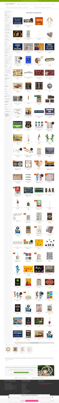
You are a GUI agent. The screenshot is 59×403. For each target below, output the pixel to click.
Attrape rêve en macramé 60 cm (28, 142)
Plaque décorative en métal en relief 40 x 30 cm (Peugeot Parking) (28, 65)
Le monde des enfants (25, 7)
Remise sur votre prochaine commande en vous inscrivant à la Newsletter (21, 367)
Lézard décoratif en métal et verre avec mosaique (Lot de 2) (39, 181)
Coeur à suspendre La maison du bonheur (49, 38)
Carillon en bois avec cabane (28, 102)
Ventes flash (24, 385)
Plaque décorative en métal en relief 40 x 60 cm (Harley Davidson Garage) (49, 221)
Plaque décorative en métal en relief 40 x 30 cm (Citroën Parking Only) (28, 326)
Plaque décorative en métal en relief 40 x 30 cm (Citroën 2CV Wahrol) (49, 300)
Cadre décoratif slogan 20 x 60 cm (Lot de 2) (17, 116)
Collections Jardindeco (25, 390)
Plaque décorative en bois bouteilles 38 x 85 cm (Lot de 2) (49, 129)
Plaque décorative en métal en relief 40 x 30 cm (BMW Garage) (28, 313)
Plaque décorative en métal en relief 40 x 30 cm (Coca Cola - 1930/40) (28, 287)
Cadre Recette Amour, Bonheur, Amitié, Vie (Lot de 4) (17, 247)
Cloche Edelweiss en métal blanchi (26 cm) (18, 260)
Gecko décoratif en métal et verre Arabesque (18, 273)
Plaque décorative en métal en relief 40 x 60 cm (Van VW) (17, 142)
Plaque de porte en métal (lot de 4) (49, 260)
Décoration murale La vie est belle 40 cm (28, 90)
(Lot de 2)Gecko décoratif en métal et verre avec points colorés (39, 300)
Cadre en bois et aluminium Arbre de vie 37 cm (28, 168)
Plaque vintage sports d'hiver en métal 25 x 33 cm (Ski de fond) (28, 116)
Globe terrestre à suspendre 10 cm (49, 90)
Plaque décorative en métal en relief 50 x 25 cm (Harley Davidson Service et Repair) (49, 169)
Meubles (36, 7)
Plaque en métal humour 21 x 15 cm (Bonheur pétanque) (17, 338)
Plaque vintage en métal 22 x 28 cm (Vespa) (39, 312)
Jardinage (18, 7)
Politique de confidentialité (9, 389)
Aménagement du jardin (14, 7)
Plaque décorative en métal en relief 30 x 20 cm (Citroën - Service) (28, 195)
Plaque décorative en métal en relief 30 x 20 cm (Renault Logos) (39, 248)
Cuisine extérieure (8, 7)
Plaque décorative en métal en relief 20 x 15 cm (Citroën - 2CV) (39, 338)
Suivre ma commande (8, 383)
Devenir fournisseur (25, 392)
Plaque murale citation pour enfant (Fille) (28, 234)
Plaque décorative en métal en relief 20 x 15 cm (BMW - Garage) (49, 339)
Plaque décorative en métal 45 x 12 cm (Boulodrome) (39, 116)
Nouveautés (23, 388)
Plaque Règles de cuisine (49, 181)
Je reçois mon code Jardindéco (21, 372)
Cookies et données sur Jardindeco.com (29, 395)
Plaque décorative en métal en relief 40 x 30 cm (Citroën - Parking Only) (17, 195)
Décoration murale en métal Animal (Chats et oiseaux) (49, 247)
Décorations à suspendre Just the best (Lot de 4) (28, 260)
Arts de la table (39, 7)
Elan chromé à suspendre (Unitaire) (39, 142)
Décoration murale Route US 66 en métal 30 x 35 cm (28, 129)
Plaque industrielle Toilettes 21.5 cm (39, 90)
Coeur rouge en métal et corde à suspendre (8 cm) (49, 325)
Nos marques (24, 389)
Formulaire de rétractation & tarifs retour (11, 385)
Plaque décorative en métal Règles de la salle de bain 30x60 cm (28, 39)
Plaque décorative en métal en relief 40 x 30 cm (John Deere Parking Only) (17, 287)
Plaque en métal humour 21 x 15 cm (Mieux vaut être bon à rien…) (49, 155)
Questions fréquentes (8, 384)
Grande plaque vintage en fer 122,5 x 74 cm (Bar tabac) (39, 77)
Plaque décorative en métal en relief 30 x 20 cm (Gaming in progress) (28, 339)
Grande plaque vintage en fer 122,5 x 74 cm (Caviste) (17, 181)
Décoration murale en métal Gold (39, 234)
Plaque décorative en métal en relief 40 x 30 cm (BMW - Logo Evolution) (39, 129)
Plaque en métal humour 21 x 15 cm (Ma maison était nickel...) (39, 51)
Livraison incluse (8, 33)
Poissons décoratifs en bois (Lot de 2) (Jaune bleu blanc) (28, 155)
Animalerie (21, 7)
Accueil (6, 11)
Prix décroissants (8, 17)
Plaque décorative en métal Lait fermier (28, 221)
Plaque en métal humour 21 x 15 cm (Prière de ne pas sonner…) (49, 51)
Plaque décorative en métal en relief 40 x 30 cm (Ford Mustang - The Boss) (49, 274)
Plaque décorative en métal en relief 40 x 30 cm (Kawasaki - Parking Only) (17, 129)
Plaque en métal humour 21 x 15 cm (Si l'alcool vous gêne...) (28, 51)
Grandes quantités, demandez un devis (10, 388)
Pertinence (7, 15)
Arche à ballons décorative (18, 220)
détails (22, 396)
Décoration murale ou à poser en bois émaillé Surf (49, 234)
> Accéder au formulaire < (42, 384)
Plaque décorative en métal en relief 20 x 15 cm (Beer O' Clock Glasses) (39, 326)
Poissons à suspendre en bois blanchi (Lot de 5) (17, 155)
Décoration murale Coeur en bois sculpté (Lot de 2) (17, 168)
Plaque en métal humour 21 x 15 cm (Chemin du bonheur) (49, 116)
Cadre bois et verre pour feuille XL (28, 208)
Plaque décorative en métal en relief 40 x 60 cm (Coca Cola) (28, 273)
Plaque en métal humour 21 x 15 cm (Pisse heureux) (17, 25)
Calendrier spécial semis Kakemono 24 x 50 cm (39, 260)
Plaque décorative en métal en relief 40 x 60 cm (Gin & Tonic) (39, 221)
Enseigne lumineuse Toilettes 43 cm (49, 64)
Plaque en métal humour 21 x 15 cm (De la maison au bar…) (17, 77)
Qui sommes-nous (25, 383)
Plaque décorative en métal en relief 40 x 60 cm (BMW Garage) (17, 234)
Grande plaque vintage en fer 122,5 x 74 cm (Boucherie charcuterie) (49, 77)
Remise (7, 18)
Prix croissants (8, 16)
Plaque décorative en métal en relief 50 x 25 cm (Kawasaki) (39, 194)
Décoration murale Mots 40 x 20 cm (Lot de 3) (49, 103)
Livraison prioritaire (8, 30)
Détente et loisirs (48, 7)
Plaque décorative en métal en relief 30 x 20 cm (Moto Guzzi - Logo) (49, 287)
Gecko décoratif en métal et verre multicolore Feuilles (49, 142)
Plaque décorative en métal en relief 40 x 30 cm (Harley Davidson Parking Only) (17, 313)
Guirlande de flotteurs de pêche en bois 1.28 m (39, 38)
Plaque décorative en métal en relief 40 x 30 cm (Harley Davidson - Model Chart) (39, 287)
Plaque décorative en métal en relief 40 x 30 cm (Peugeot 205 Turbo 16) (39, 274)
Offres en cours (24, 384)
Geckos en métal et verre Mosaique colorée (17, 299)
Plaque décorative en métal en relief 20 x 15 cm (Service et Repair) (17, 326)
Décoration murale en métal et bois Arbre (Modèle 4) (39, 64)
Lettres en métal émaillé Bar (49, 194)
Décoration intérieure (43, 7)
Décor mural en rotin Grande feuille (49, 25)
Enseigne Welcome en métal (28, 299)
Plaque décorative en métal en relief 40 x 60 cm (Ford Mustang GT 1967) (17, 90)
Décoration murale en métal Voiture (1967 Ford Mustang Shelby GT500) (28, 77)
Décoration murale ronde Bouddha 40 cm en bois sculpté (18, 103)
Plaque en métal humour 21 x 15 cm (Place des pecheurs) (17, 51)
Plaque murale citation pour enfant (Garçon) (39, 103)
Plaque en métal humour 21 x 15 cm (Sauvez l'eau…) (17, 38)
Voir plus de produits (33, 342)
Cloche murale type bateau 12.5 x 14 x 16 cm (17, 208)
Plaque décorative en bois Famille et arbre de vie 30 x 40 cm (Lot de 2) (28, 26)
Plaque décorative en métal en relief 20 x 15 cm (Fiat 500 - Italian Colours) (39, 208)
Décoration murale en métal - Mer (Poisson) (28, 181)
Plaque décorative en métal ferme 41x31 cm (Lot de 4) (18, 64)
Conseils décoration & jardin (26, 391)
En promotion (7, 40)
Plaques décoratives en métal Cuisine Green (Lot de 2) (28, 247)
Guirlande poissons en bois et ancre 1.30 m (49, 208)
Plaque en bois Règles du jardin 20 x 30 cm (39, 155)
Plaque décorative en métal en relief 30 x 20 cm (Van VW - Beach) (49, 313)
